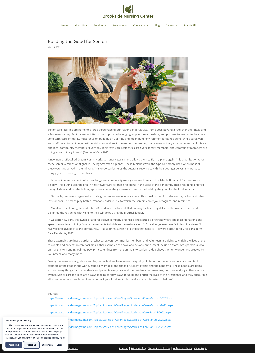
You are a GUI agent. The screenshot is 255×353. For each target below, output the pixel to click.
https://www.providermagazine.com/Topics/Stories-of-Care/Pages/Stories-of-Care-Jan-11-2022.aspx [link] (109, 327)
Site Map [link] (123, 348)
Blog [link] (157, 25)
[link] (128, 11)
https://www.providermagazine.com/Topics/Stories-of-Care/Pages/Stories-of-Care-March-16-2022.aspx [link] (111, 298)
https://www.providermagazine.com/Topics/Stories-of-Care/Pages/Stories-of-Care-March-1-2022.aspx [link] (110, 305)
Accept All (14, 344)
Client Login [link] (200, 348)
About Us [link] (79, 25)
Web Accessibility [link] (182, 348)
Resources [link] (118, 25)
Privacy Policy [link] (138, 348)
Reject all (31, 344)
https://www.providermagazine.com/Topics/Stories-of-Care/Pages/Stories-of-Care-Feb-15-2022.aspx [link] (109, 312)
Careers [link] (170, 25)
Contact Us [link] (139, 25)
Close (59, 344)
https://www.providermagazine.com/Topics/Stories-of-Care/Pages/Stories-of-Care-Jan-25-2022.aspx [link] (109, 319)
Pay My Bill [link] (190, 25)
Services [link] (98, 25)
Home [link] (64, 25)
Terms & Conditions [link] (159, 348)
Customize (47, 344)
